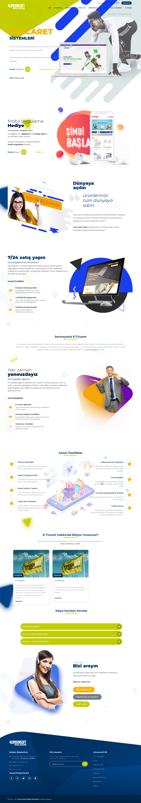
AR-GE (105, 8)
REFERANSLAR (94, 8)
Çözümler (96, 773)
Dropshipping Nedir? (31, 627)
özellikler (16, 69)
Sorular (49, 69)
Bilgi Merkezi (97, 781)
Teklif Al (95, 786)
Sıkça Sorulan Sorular (100, 777)
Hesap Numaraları (99, 769)
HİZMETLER (70, 8)
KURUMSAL (58, 8)
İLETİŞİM (128, 8)
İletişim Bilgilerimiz (83, 690)
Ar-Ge (95, 760)
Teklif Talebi (81, 704)
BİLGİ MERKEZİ (116, 8)
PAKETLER (81, 8)
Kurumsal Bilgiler (98, 756)
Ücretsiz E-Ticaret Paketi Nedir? (36, 642)
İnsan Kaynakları (98, 765)
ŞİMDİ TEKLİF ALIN (16, 78)
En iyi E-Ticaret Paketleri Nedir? (35, 634)
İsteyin (14, 152)
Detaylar (18, 601)
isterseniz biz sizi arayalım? (87, 697)
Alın (40, 152)
